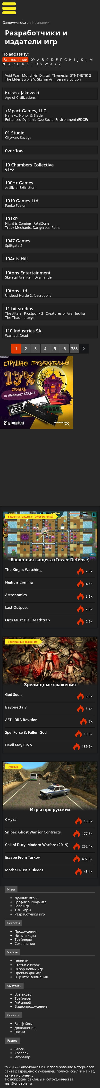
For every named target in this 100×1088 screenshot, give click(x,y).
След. (84, 349)
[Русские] (50, 787)
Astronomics (16, 594)
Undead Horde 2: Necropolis (28, 295)
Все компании (15, 59)
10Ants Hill (16, 259)
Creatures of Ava (59, 313)
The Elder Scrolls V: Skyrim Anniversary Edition (43, 79)
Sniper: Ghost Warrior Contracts (33, 832)
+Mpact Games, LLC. (26, 111)
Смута (11, 819)
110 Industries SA (23, 331)
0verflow (14, 151)
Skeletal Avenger (18, 277)
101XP (11, 219)
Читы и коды (25, 935)
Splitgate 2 (13, 245)
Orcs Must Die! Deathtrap (27, 620)
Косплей (22, 1053)
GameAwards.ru (15, 22)
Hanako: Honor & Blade (24, 115)
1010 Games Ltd (21, 201)
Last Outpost (16, 607)
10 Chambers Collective (29, 165)
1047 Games (17, 241)
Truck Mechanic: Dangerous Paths (32, 227)
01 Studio (15, 133)
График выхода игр (31, 902)
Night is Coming (18, 223)
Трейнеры (23, 939)
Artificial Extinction (20, 187)
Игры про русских (50, 809)
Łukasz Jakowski (22, 93)
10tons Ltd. (16, 291)
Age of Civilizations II (22, 97)
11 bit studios (19, 309)
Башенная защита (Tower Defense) (50, 559)
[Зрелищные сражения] (50, 662)
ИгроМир (22, 1057)
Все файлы (24, 1023)
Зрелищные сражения (50, 684)
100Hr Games (19, 183)
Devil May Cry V (18, 744)
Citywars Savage (18, 137)
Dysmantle (43, 277)
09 (33, 59)
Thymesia (60, 75)
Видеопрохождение (31, 1006)
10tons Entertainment (27, 273)
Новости (21, 960)
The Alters (13, 313)
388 (74, 348)
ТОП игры (23, 910)
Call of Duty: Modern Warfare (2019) (36, 844)
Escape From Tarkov (22, 857)
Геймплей (23, 1002)
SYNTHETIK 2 (80, 75)
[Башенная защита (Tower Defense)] (50, 538)
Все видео (23, 994)
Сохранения (25, 943)
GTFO (9, 169)
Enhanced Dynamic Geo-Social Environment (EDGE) (46, 119)
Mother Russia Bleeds (24, 869)
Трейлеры (23, 998)
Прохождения (26, 931)
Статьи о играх (27, 965)
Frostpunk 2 (33, 313)
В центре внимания (31, 977)
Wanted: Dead (16, 335)
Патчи (20, 1032)
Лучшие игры (26, 898)
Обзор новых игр (29, 969)
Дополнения (25, 1027)
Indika (80, 313)
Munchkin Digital (36, 75)
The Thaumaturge (19, 317)
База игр (22, 906)
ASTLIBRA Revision (21, 719)
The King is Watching (23, 569)
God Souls (13, 694)
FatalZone (41, 223)
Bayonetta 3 (16, 707)
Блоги (19, 1049)
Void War (12, 75)
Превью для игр (28, 973)
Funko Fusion (15, 205)
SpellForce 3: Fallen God (26, 732)
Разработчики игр (30, 914)
